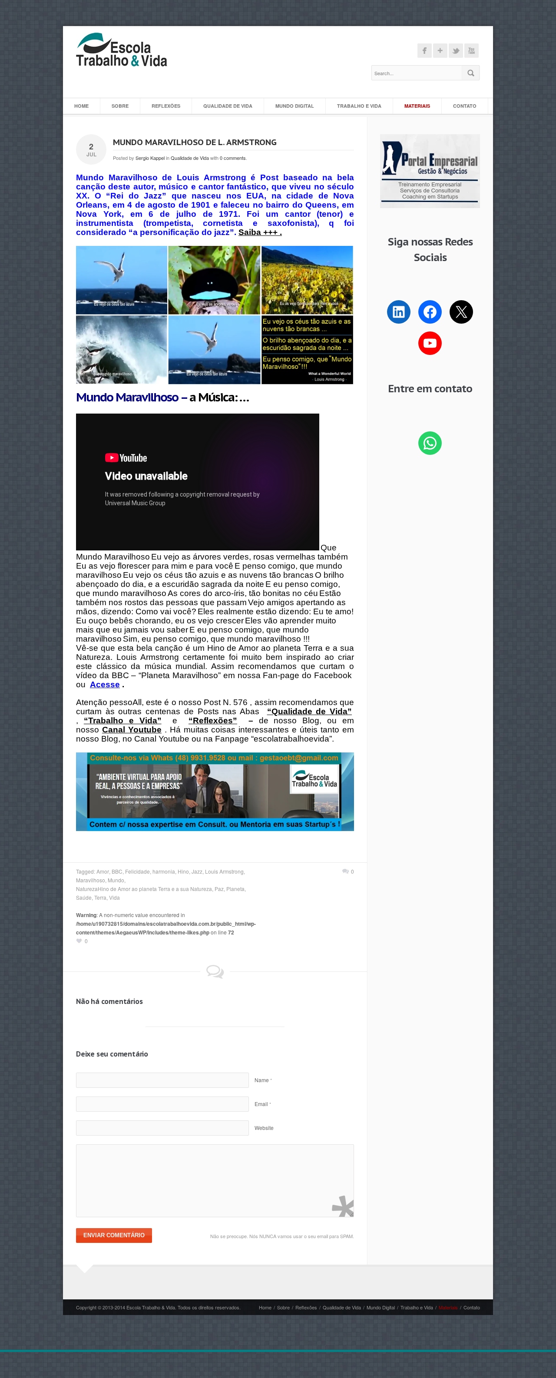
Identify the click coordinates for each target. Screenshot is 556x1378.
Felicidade (137, 871)
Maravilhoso (90, 880)
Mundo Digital (294, 106)
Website (264, 1127)
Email (263, 1103)
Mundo (116, 880)
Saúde (84, 897)
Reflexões (166, 106)
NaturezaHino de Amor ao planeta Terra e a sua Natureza (144, 888)
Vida (114, 897)
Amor (102, 871)
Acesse (105, 684)
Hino (183, 871)
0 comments (233, 157)
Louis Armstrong (224, 871)
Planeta (235, 888)
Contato (465, 106)
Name (263, 1079)
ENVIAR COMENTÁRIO (114, 1235)
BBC (117, 871)
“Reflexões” (213, 720)
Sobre (120, 106)
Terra (100, 897)
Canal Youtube (132, 729)
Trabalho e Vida (359, 106)
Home (81, 106)
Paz (219, 888)
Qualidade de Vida (227, 106)
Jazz (197, 871)
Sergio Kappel (150, 157)
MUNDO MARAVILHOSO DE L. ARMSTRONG (195, 142)
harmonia (163, 871)
